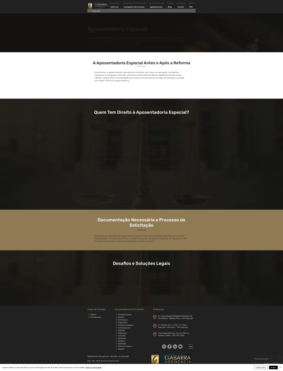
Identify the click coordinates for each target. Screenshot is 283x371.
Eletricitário (122, 344)
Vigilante (121, 349)
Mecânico (121, 341)
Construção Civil (124, 328)
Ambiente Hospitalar (125, 325)
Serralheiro (122, 338)
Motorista (121, 330)
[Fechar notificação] (280, 357)
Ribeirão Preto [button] (92, 356)
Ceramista (121, 336)
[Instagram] (164, 346)
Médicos (121, 317)
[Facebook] (169, 346)
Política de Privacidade (93, 367)
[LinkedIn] (175, 346)
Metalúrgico (122, 333)
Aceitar (273, 367)
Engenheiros (122, 323)
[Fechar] (280, 367)
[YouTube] (180, 346)
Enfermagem (123, 320)
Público (93, 315)
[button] (154, 317)
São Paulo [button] (114, 356)
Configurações (261, 367)
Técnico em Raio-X (125, 346)
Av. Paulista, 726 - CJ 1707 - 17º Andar (172, 325)
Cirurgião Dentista (124, 315)
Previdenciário (95, 317)
